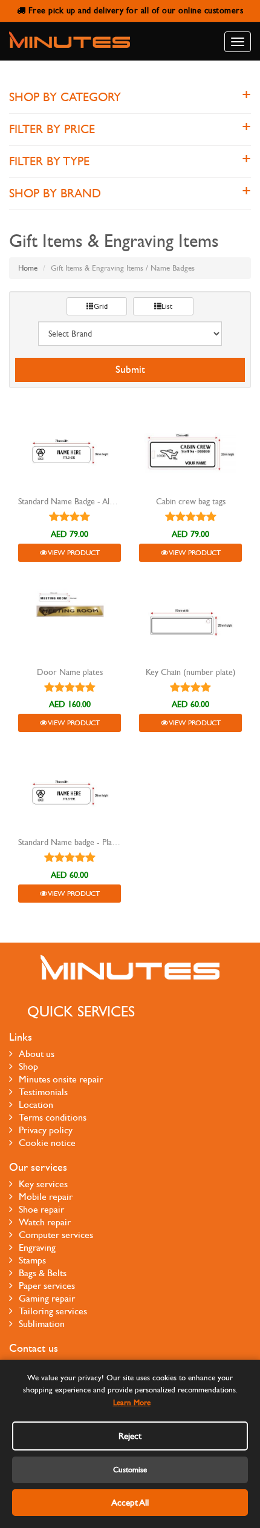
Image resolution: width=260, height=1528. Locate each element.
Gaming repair (47, 1298)
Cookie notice (47, 1142)
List (166, 306)
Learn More (132, 1403)
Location (36, 1104)
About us (36, 1053)
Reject (130, 1436)
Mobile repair (46, 1196)
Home (27, 268)
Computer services (56, 1234)
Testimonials (43, 1092)
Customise (130, 1470)
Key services (43, 1184)
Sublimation (42, 1323)
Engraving (37, 1247)
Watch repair (45, 1222)
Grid (101, 306)
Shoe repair (41, 1209)
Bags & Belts (43, 1273)
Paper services (47, 1285)
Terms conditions (52, 1117)
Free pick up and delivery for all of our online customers (134, 10)
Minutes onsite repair (61, 1079)
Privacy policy (46, 1130)
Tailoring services (53, 1311)
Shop (28, 1066)
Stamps (32, 1260)
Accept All (130, 1502)
